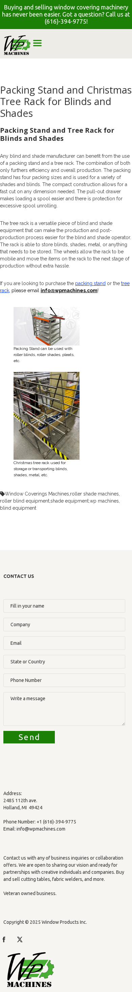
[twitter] (20, 939)
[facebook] (4, 939)
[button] (37, 43)
